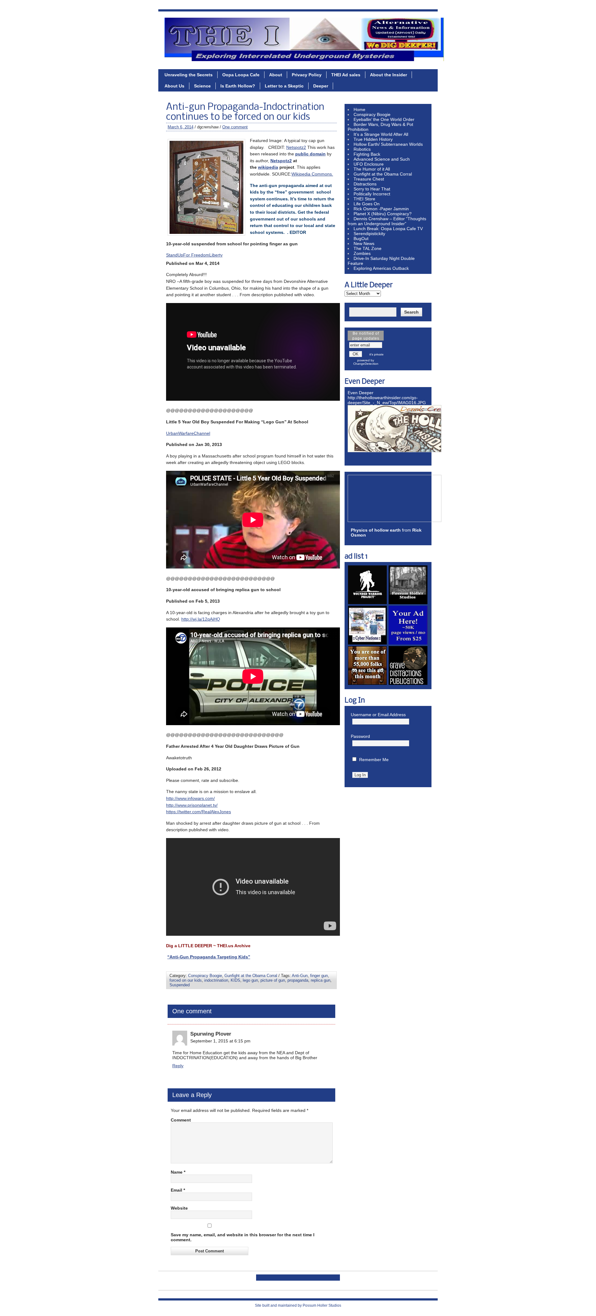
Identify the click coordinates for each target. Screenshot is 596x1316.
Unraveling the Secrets (189, 74)
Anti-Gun (300, 975)
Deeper (320, 85)
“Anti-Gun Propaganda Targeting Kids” (208, 956)
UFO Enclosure (369, 164)
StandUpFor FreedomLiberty (194, 254)
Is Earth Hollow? (237, 85)
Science (202, 85)
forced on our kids (185, 980)
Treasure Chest (369, 178)
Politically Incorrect (372, 193)
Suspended (179, 985)
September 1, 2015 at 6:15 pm (220, 1040)
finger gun (319, 975)
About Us (174, 85)
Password (360, 736)
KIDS (235, 980)
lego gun (250, 980)
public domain (310, 153)
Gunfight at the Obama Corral (250, 975)
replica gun (320, 980)
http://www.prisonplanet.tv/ (192, 805)
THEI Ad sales (345, 74)
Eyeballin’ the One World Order (384, 119)
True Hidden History (373, 139)
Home (359, 109)
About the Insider (388, 74)
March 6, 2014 (180, 127)
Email (178, 1190)
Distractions (365, 183)
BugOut (361, 238)
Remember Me (374, 759)
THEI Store (364, 198)
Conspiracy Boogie (205, 975)
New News (364, 243)
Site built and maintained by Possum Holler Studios (298, 1305)
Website (179, 1208)
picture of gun (272, 980)
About (275, 74)
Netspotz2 (296, 147)
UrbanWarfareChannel (188, 433)
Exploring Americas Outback (381, 268)
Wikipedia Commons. (312, 174)
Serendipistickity (369, 233)
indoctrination (216, 980)
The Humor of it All (372, 169)
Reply (177, 1065)
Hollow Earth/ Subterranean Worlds (388, 144)
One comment (235, 127)
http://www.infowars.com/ (190, 798)
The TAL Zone (368, 248)
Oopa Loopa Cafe (241, 74)
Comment (181, 1119)
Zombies (362, 253)
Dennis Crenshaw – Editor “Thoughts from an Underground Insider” (387, 221)
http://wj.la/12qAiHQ (200, 619)
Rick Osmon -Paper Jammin (381, 208)
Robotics (362, 149)
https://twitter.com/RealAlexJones (198, 811)
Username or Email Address (378, 714)
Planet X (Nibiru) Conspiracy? (383, 213)
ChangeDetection (365, 363)
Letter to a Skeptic (284, 85)
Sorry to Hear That (372, 188)
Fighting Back (367, 154)
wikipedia (268, 167)
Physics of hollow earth (376, 530)
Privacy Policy (307, 74)
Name (178, 1172)
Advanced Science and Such (382, 159)
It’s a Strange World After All (381, 134)
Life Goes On (367, 203)
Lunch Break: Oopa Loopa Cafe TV (388, 228)
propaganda (297, 980)
